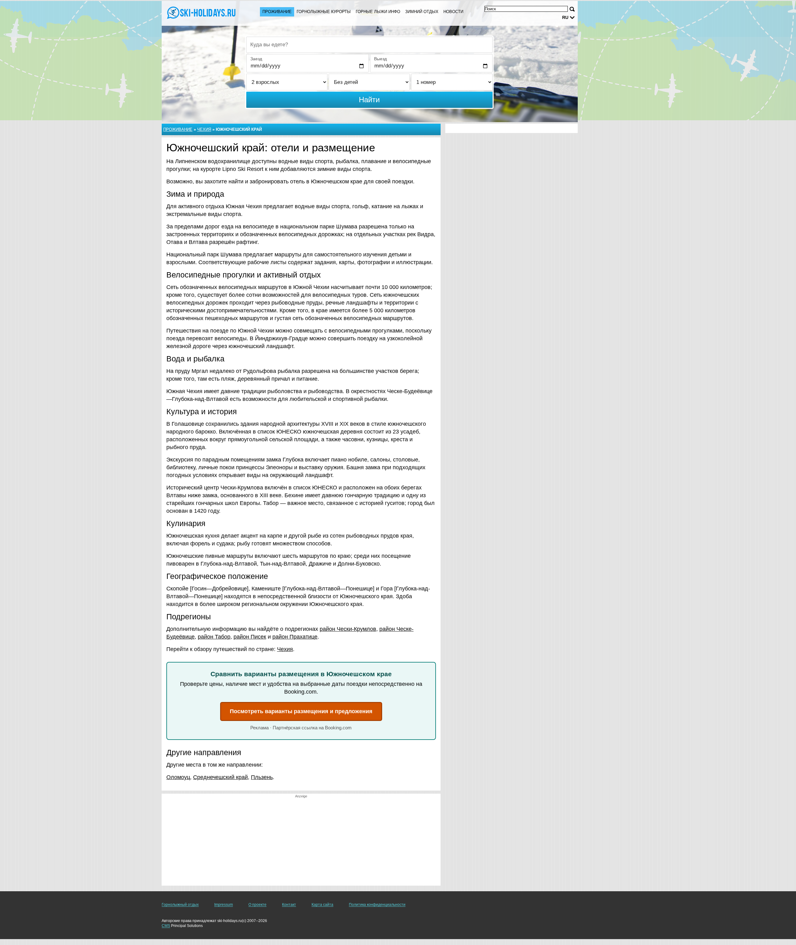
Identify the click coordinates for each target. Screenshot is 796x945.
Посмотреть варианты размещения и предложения (301, 711)
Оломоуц (178, 777)
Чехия (204, 129)
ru (565, 17)
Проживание (277, 11)
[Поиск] (572, 9)
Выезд (380, 58)
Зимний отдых (421, 11)
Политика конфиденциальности (377, 904)
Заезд (256, 58)
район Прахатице (294, 637)
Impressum (223, 904)
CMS (166, 926)
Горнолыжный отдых (180, 904)
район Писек (250, 637)
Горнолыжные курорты (324, 11)
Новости (453, 11)
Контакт (289, 904)
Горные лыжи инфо (378, 11)
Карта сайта (322, 904)
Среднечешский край (220, 777)
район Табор (214, 637)
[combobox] (369, 44)
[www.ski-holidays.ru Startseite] (204, 12)
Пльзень (262, 777)
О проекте (257, 904)
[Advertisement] (301, 842)
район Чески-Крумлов (348, 629)
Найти (369, 99)
